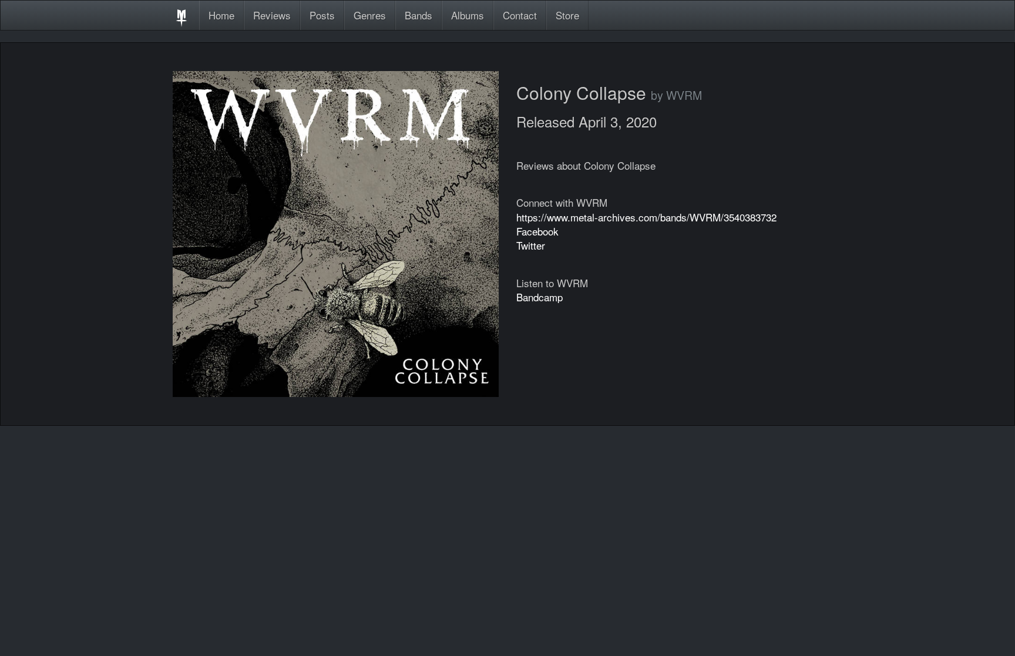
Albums (467, 15)
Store (567, 15)
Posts (322, 15)
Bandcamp (539, 297)
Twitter (530, 245)
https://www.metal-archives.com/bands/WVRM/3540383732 (646, 217)
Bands (418, 15)
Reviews (272, 15)
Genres (370, 15)
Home (221, 15)
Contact (520, 15)
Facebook (537, 231)
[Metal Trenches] (181, 15)
